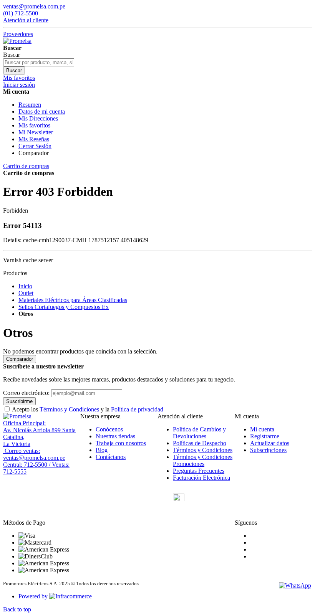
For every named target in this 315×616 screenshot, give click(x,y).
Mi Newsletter (35, 132)
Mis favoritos (34, 125)
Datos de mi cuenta (41, 111)
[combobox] (38, 62)
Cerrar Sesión (34, 146)
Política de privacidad (137, 409)
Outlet (25, 293)
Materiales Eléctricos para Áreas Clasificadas (72, 300)
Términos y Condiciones (69, 409)
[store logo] (17, 41)
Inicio (25, 286)
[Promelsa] (17, 416)
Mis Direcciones (38, 118)
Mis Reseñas (33, 139)
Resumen (29, 104)
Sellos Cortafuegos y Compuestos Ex (63, 307)
